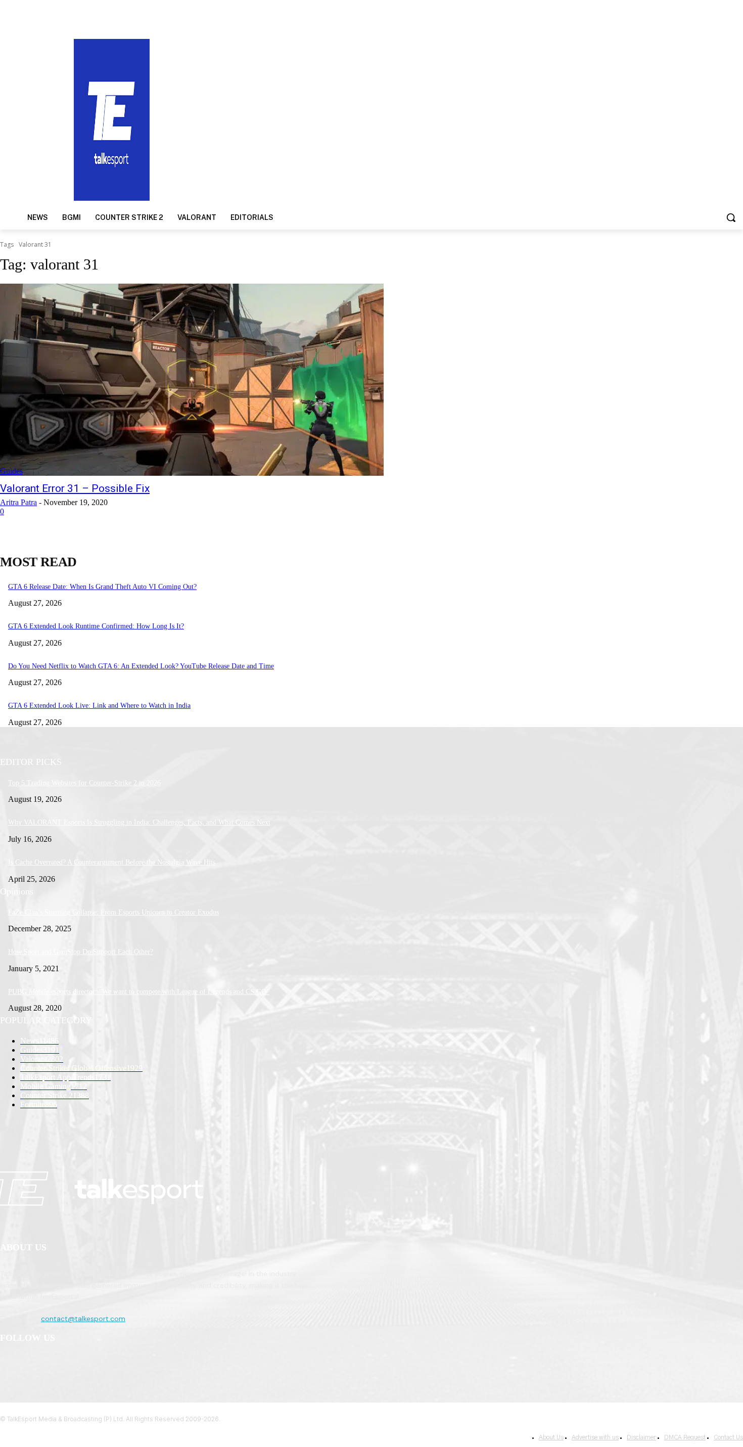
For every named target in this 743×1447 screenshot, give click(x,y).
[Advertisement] (483, 119)
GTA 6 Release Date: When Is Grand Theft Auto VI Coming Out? (102, 587)
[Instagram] (36, 1364)
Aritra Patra (18, 502)
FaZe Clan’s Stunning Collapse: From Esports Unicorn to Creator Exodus (113, 912)
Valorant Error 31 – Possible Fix (75, 488)
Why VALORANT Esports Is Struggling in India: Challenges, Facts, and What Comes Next (139, 822)
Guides (11, 471)
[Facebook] (10, 1364)
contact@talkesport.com (83, 1318)
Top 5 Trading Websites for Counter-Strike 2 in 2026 (84, 783)
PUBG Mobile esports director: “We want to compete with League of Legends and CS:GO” (138, 992)
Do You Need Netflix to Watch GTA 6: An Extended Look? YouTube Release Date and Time (141, 666)
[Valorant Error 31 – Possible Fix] (192, 380)
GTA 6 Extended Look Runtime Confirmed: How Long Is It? (96, 626)
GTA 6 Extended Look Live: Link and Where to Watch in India (99, 705)
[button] (731, 217)
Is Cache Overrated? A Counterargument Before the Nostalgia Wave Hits (111, 862)
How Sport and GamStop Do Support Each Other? (80, 952)
